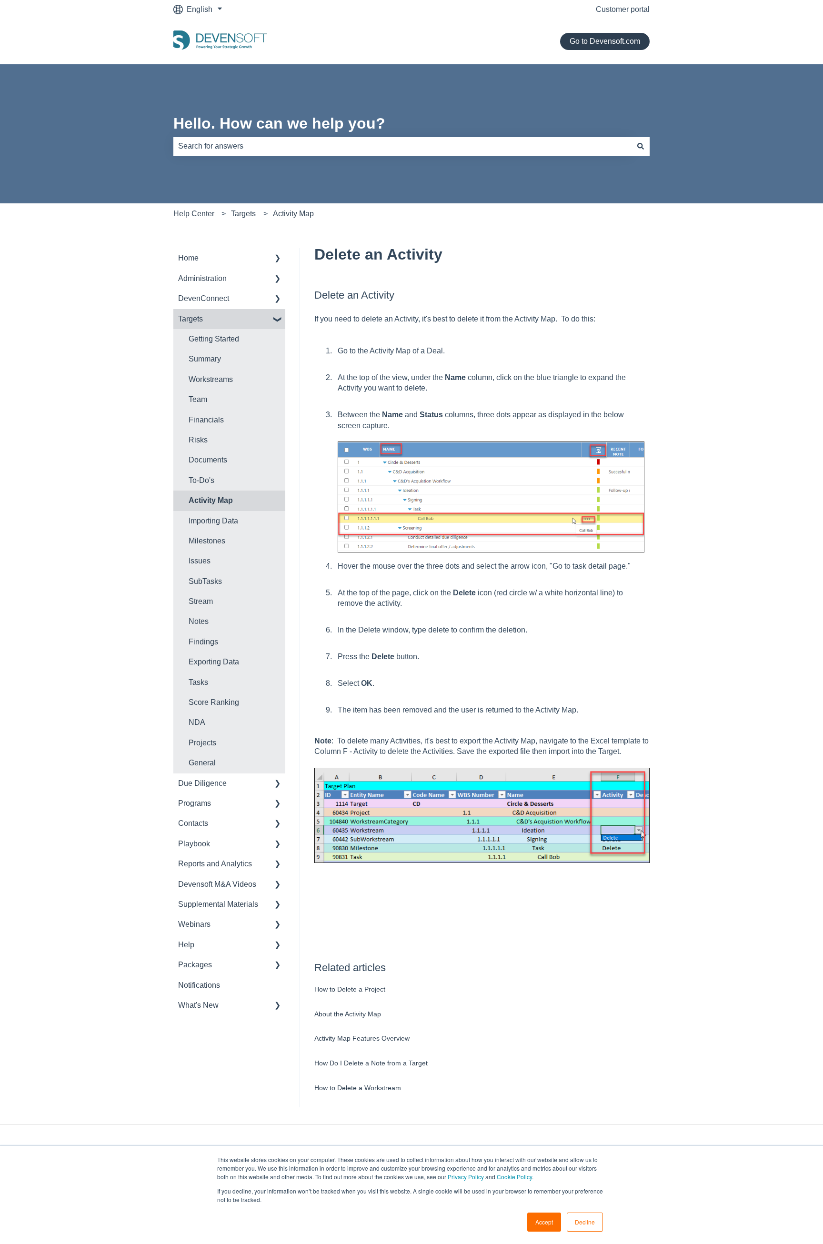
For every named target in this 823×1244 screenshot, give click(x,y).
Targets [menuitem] (190, 319)
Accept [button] (544, 1222)
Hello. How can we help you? (279, 123)
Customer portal (623, 9)
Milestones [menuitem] (207, 541)
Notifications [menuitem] (199, 985)
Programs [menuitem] (194, 803)
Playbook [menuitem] (194, 844)
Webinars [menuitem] (194, 924)
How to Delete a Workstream (357, 1088)
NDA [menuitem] (197, 722)
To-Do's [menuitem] (201, 480)
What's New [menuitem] (198, 1005)
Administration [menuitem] (202, 278)
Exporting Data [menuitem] (214, 662)
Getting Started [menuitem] (214, 339)
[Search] (641, 146)
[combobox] (402, 146)
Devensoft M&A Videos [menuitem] (217, 884)
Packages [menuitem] (195, 965)
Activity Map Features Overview (362, 1038)
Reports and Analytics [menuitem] (215, 864)
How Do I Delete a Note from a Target (371, 1063)
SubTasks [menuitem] (205, 581)
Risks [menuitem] (198, 440)
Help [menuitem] (186, 945)
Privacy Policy (466, 1177)
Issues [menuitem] (200, 561)
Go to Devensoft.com (605, 41)
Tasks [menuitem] (198, 682)
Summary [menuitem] (205, 359)
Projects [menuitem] (202, 743)
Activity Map (293, 214)
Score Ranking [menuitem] (214, 702)
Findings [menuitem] (203, 642)
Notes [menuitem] (199, 621)
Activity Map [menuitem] (211, 500)
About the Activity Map (347, 1014)
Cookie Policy (514, 1177)
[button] (277, 259)
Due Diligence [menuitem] (202, 783)
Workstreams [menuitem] (211, 379)
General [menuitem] (202, 763)
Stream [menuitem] (201, 601)
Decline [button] (585, 1222)
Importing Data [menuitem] (213, 521)
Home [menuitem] (188, 258)
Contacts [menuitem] (193, 823)
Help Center (193, 214)
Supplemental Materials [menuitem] (218, 904)
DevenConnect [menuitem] (203, 298)
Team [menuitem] (198, 399)
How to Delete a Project (349, 989)
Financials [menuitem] (206, 420)
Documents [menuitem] (208, 460)
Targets (243, 214)
